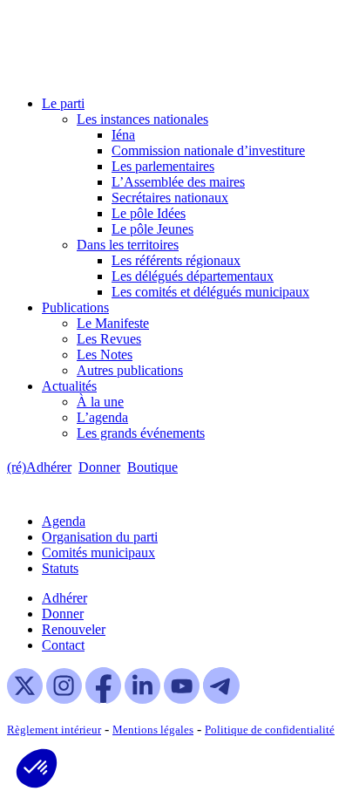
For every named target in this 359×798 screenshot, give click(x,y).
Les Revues (109, 338)
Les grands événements (141, 433)
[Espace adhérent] (215, 467)
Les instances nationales (142, 119)
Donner (99, 467)
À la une (100, 401)
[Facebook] (103, 699)
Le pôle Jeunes (152, 229)
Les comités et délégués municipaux (210, 291)
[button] (37, 768)
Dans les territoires (128, 244)
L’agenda (102, 417)
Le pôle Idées (149, 213)
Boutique (152, 467)
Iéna (123, 134)
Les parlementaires (163, 166)
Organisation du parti (100, 536)
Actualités (69, 386)
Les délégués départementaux (193, 276)
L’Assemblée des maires (178, 181)
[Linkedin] (142, 699)
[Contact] (193, 467)
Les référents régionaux (176, 260)
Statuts (60, 568)
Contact (63, 645)
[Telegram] (221, 699)
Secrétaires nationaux (170, 197)
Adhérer (64, 597)
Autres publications (130, 370)
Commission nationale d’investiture (208, 150)
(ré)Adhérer (39, 467)
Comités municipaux (98, 552)
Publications (75, 307)
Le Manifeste (113, 323)
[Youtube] (182, 699)
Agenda (63, 521)
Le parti (63, 103)
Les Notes (104, 354)
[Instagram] (64, 699)
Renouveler (73, 629)
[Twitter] (25, 699)
